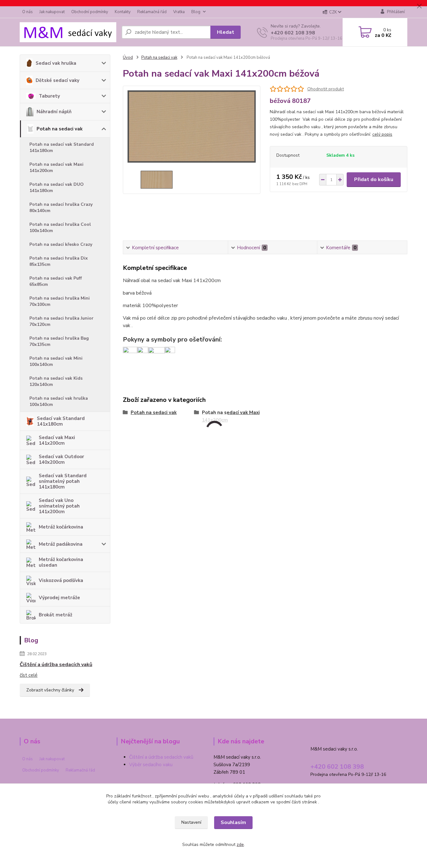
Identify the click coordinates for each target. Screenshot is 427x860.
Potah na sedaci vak (60, 129)
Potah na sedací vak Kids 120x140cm (56, 381)
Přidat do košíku (373, 179)
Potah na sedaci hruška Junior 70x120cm (61, 321)
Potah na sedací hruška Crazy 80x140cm (61, 207)
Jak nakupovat (52, 12)
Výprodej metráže (59, 597)
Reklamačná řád (152, 12)
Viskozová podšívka (61, 580)
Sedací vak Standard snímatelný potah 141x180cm (63, 481)
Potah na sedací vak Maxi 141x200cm (56, 167)
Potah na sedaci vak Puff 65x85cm (55, 281)
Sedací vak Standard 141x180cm (61, 421)
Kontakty (123, 12)
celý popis (382, 134)
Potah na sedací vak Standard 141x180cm (61, 147)
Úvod (128, 57)
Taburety (49, 96)
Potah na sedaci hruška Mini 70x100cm (59, 301)
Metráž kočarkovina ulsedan (61, 562)
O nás (27, 12)
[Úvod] (68, 32)
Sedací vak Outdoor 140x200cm (61, 459)
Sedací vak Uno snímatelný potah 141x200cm (59, 506)
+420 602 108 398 (293, 32)
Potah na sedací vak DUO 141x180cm (56, 187)
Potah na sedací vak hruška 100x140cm (58, 401)
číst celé (29, 675)
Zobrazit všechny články (50, 690)
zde (240, 844)
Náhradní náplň (54, 112)
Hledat (225, 32)
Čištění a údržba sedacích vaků (56, 664)
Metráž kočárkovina (61, 527)
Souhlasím (233, 822)
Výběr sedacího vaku (151, 764)
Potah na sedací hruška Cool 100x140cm (60, 227)
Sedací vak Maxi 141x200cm (57, 440)
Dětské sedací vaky (57, 80)
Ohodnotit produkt (325, 89)
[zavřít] (419, 6)
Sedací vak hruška (56, 63)
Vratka (179, 12)
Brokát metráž (55, 615)
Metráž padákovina (61, 544)
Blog (195, 12)
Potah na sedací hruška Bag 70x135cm (59, 341)
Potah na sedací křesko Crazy (60, 244)
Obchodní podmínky (89, 12)
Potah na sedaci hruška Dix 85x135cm (58, 261)
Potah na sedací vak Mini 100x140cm (56, 361)
